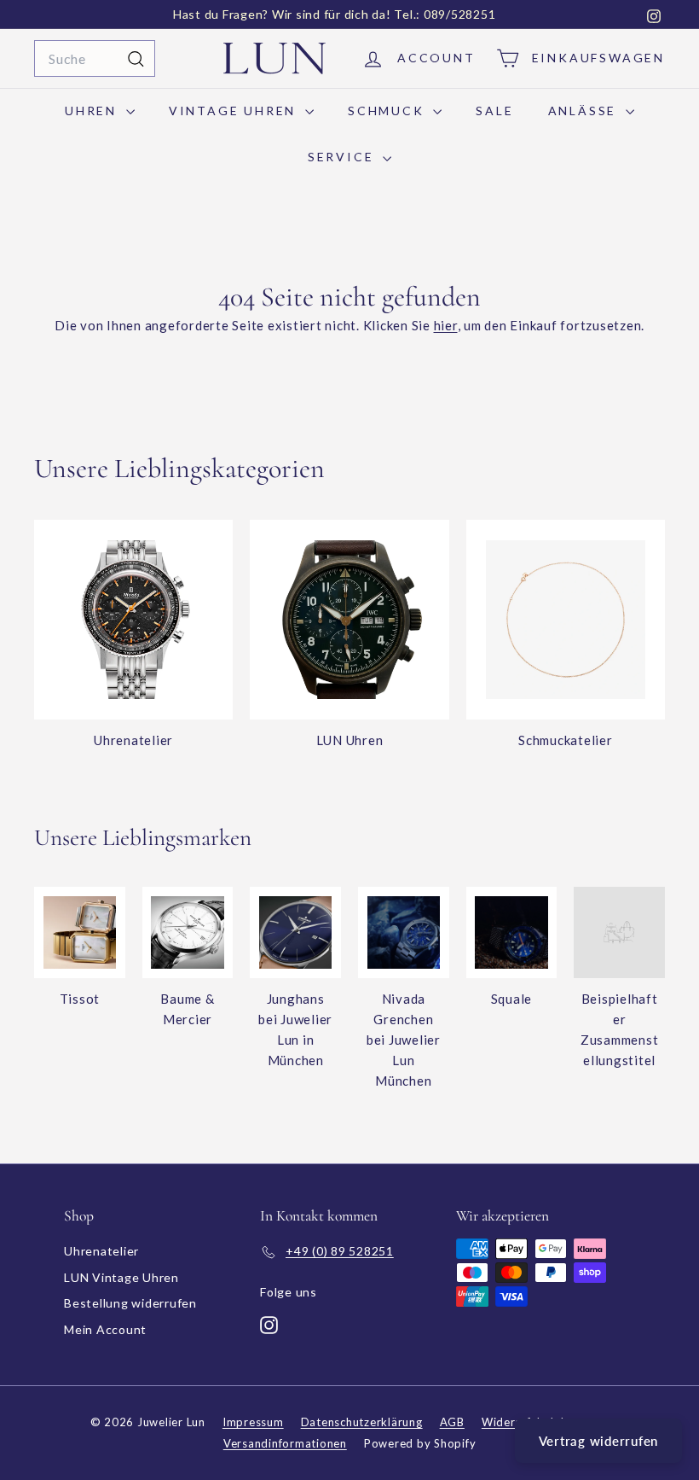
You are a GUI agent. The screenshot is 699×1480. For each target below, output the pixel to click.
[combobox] (94, 59)
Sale (494, 110)
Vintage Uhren (235, 110)
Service (343, 156)
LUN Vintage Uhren (121, 1277)
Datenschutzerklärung (362, 1422)
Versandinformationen (285, 1443)
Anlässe (584, 110)
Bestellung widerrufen (130, 1303)
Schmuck (388, 110)
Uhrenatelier (101, 1251)
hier (446, 325)
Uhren (93, 110)
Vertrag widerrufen (599, 1440)
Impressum (253, 1422)
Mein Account (105, 1329)
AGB (452, 1422)
